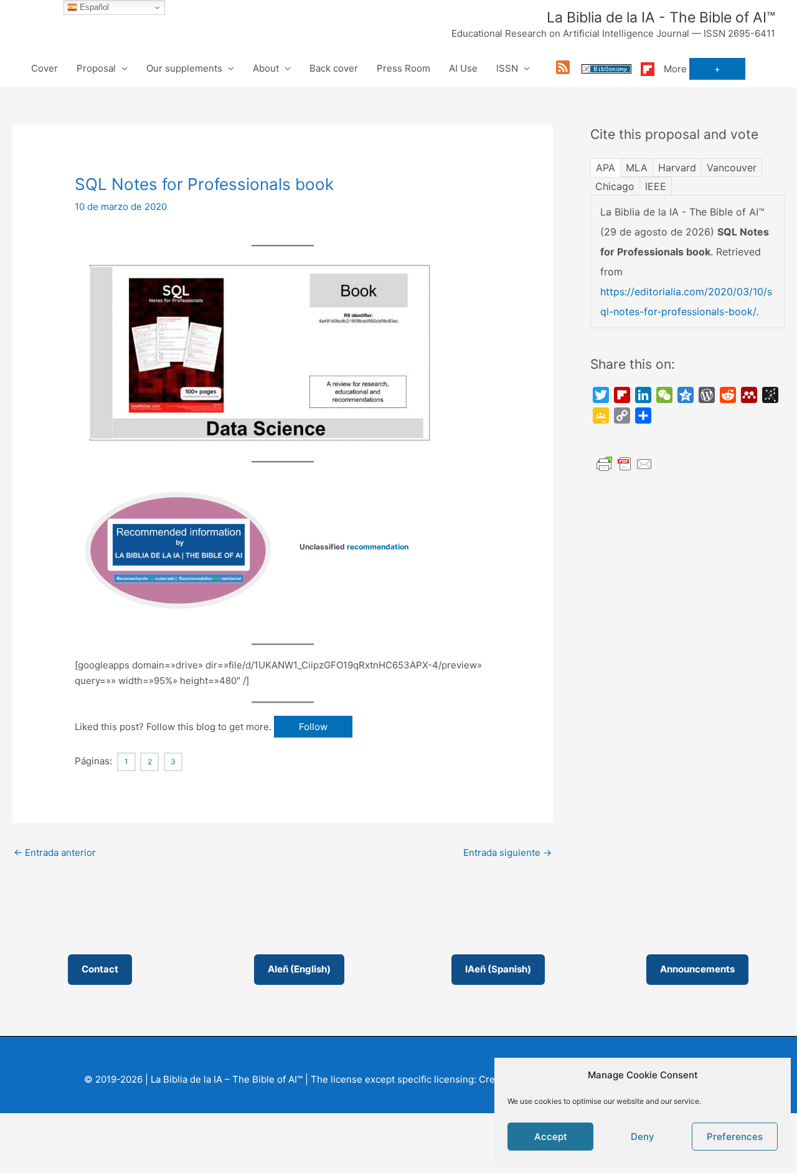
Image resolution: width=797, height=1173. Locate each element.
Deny (642, 1136)
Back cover (333, 68)
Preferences (735, 1136)
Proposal (96, 68)
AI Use (463, 68)
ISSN (507, 68)
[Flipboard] (647, 68)
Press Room (403, 68)
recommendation (377, 546)
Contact (100, 969)
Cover (44, 68)
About (266, 68)
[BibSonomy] (606, 68)
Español (93, 7)
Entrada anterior (55, 852)
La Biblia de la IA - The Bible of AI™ (661, 17)
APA (605, 167)
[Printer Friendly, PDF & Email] (624, 463)
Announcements (697, 969)
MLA (637, 167)
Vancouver (732, 167)
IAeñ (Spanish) (498, 969)
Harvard (677, 167)
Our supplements (184, 68)
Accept (550, 1136)
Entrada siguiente (507, 852)
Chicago (614, 186)
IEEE (655, 186)
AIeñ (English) (299, 969)
